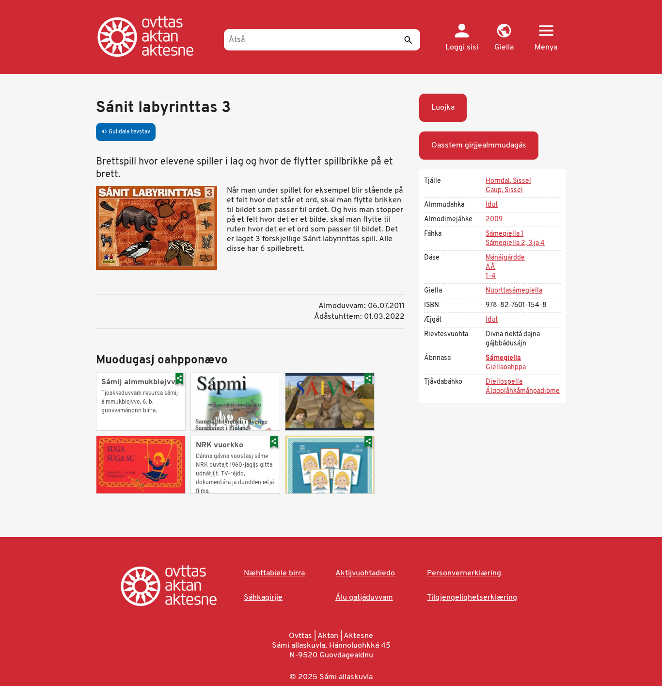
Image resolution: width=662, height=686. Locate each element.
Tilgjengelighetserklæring (472, 598)
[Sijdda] (155, 36)
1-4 (491, 276)
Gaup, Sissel (504, 190)
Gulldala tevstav (125, 132)
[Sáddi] (408, 40)
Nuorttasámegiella (514, 290)
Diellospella (504, 382)
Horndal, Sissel (508, 181)
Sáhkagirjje (263, 598)
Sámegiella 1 (504, 234)
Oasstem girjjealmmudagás (478, 145)
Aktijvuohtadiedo (365, 573)
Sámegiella (503, 358)
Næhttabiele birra (274, 573)
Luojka (443, 108)
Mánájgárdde (505, 257)
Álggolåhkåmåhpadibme (523, 391)
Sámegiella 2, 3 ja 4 (515, 243)
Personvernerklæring (464, 573)
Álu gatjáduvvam (364, 598)
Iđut (492, 205)
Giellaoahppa (506, 367)
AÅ (490, 267)
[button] (504, 37)
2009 (494, 219)
